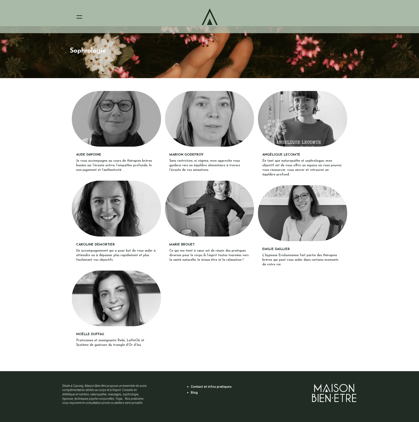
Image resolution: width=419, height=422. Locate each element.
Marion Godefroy (186, 154)
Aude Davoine (88, 154)
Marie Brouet (182, 244)
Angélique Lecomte (281, 154)
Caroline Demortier (95, 244)
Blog (194, 393)
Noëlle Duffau (90, 334)
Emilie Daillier (276, 249)
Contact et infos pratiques (211, 387)
